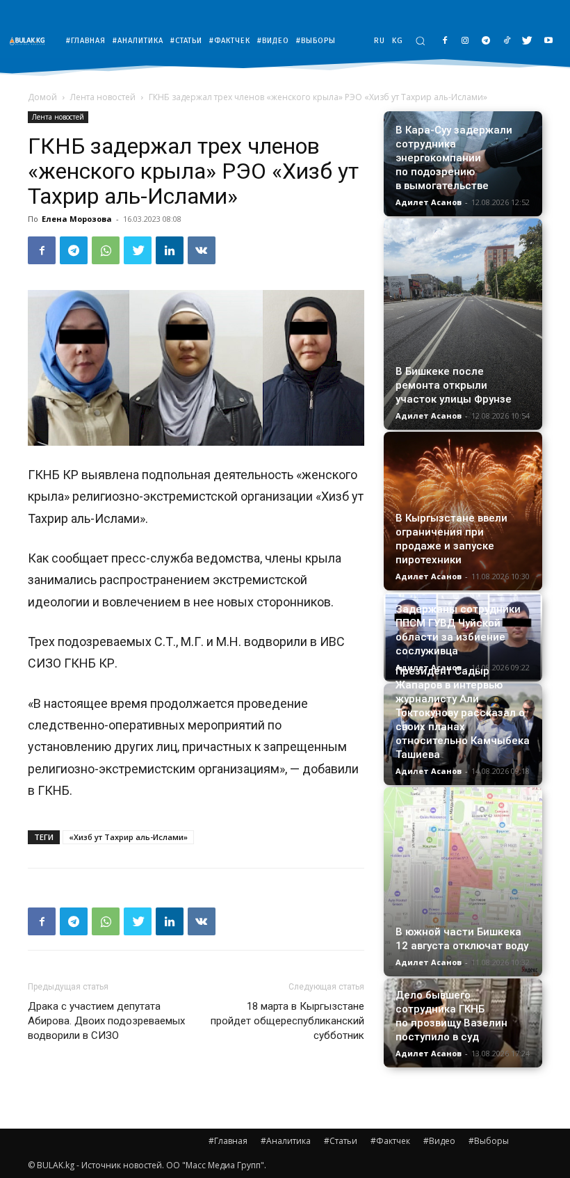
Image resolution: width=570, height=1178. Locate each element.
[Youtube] (548, 41)
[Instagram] (465, 41)
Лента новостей (103, 97)
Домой (42, 97)
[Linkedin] (170, 250)
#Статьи (340, 1141)
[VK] (201, 250)
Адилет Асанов (429, 202)
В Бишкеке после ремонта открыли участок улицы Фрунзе (454, 385)
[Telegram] (486, 41)
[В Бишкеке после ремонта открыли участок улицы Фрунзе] (463, 324)
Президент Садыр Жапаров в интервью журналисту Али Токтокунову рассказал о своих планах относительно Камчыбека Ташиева (463, 713)
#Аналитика (286, 1141)
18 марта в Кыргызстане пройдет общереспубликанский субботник (287, 1021)
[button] (420, 40)
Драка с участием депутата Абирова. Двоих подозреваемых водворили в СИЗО (106, 1021)
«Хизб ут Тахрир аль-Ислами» (128, 837)
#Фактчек (390, 1141)
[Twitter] (527, 41)
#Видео (439, 1141)
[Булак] (30, 41)
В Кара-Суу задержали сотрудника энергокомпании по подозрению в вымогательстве (454, 158)
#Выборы (489, 1141)
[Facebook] (444, 41)
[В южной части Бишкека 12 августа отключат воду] (463, 881)
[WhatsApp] (106, 250)
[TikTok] (507, 41)
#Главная (228, 1141)
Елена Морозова (77, 218)
